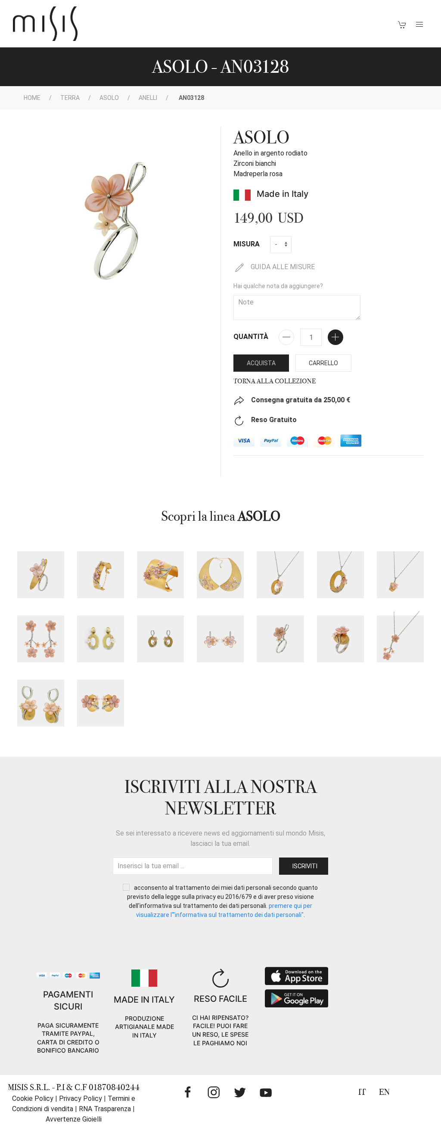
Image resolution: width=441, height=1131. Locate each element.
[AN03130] (40, 574)
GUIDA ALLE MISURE (282, 267)
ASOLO (109, 97)
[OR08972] (40, 638)
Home (32, 97)
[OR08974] (100, 638)
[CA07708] (400, 574)
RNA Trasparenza (105, 1109)
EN (384, 1092)
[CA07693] (340, 574)
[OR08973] (220, 638)
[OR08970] (40, 703)
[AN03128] (280, 638)
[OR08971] (100, 703)
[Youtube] (266, 1092)
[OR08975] (160, 638)
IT (362, 1092)
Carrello (323, 363)
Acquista (261, 363)
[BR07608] (160, 574)
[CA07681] (220, 574)
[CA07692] (280, 574)
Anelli (148, 97)
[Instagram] (214, 1092)
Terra (70, 97)
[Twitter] (240, 1092)
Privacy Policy (80, 1098)
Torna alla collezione (274, 381)
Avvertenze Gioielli (74, 1119)
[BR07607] (100, 574)
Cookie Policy (32, 1098)
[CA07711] (400, 638)
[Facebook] (188, 1092)
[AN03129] (340, 638)
